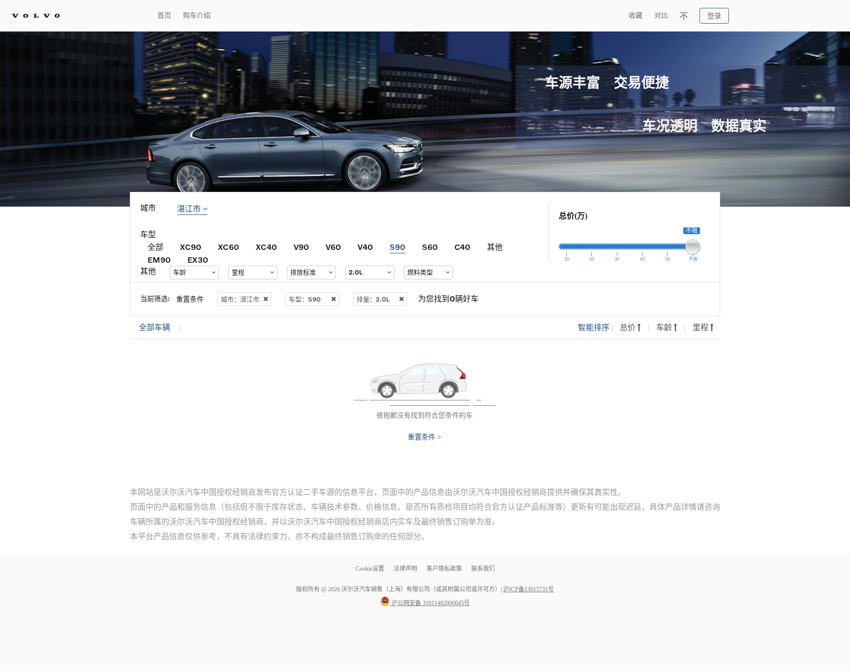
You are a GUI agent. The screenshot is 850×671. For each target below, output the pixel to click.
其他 (495, 246)
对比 (661, 15)
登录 (714, 16)
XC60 (228, 246)
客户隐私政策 (444, 568)
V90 (301, 246)
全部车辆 (154, 327)
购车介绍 (197, 15)
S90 (397, 246)
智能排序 (593, 327)
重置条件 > (424, 437)
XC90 (190, 246)
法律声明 (406, 568)
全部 (155, 246)
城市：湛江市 (240, 299)
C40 (462, 246)
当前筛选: (155, 298)
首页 (164, 15)
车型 (148, 234)
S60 (430, 246)
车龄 (665, 327)
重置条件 (190, 299)
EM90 (159, 259)
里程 (701, 327)
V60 (333, 246)
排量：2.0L (373, 299)
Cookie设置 (370, 568)
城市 (148, 208)
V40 (365, 246)
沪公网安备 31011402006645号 (430, 603)
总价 (629, 327)
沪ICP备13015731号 (528, 589)
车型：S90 (305, 299)
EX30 (197, 259)
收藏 (635, 15)
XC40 (266, 246)
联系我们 (483, 568)
